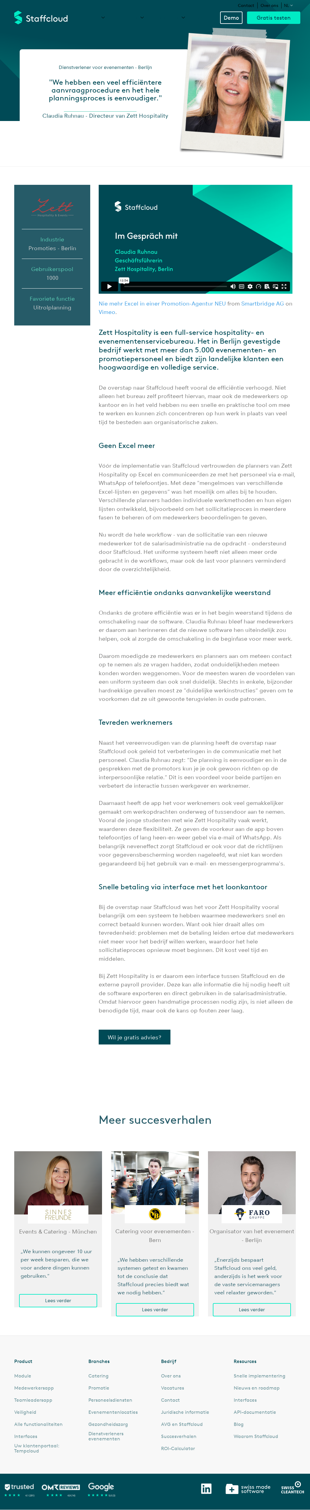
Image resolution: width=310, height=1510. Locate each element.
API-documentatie (255, 1412)
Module (22, 1376)
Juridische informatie (185, 1412)
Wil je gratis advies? (134, 1037)
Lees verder (58, 1300)
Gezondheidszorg (108, 1424)
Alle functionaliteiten (38, 1424)
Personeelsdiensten (110, 1400)
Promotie (98, 1388)
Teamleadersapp (33, 1400)
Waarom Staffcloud (256, 1436)
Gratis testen (274, 17)
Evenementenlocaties (113, 1412)
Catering (98, 1376)
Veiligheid (25, 1412)
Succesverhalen (178, 1436)
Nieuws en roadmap (257, 1388)
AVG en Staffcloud (182, 1424)
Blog (239, 1424)
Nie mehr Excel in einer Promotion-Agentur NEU (162, 303)
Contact (246, 5)
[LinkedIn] (206, 1489)
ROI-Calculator (178, 1448)
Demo (231, 17)
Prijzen (199, 17)
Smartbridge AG (262, 303)
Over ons (269, 5)
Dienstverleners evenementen (106, 1436)
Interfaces (25, 1436)
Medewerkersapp (34, 1388)
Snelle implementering (259, 1376)
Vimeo (107, 312)
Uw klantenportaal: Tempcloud (36, 1448)
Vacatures (172, 1388)
